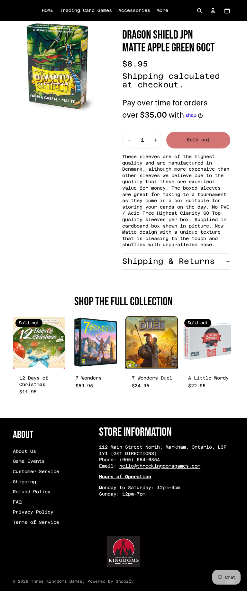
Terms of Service (36, 522)
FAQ (17, 502)
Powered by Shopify (110, 581)
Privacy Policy (33, 512)
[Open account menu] (213, 11)
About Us (24, 451)
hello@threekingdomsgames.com (159, 466)
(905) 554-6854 (139, 459)
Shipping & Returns (168, 261)
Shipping (24, 481)
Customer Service (36, 471)
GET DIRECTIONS (134, 453)
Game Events (29, 461)
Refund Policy (31, 491)
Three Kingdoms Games (56, 581)
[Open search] (199, 11)
